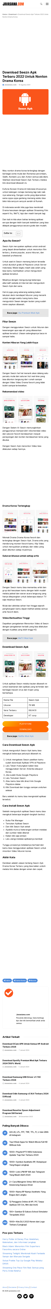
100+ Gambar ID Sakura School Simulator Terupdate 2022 (28, 1213)
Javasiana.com (10, 85)
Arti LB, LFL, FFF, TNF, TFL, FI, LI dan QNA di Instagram (29, 1133)
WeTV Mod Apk (25, 638)
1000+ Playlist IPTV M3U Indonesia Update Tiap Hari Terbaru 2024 (25, 1153)
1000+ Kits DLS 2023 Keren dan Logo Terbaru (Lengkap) (27, 1223)
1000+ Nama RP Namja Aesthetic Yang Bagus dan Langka (27, 1193)
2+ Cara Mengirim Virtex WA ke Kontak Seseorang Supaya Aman (27, 1183)
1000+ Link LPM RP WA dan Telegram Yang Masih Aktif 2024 (27, 1173)
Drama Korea (20, 980)
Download (12, 14)
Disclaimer (13, 1287)
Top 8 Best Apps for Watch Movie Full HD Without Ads (28, 1143)
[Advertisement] (25, 45)
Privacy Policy (23, 1287)
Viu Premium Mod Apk (28, 313)
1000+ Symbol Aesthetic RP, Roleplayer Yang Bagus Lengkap (28, 1163)
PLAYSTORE (26, 724)
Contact (34, 1287)
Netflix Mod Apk (26, 736)
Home (4, 14)
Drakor (8, 980)
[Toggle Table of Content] (17, 233)
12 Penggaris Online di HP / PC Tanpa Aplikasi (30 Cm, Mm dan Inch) (26, 1203)
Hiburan (33, 980)
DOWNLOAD (26, 729)
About (4, 1287)
